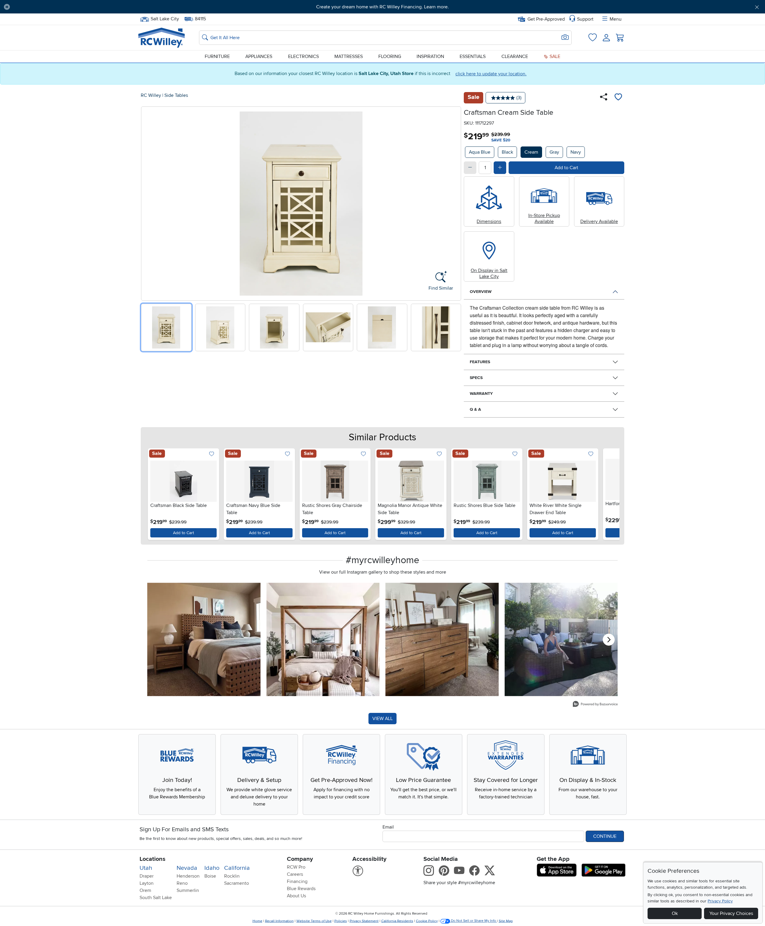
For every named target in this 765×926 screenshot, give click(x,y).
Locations (153, 859)
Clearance (514, 56)
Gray (554, 152)
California (237, 868)
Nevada (187, 868)
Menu (616, 19)
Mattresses (348, 56)
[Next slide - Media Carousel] (609, 640)
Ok (675, 913)
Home (257, 921)
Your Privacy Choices (731, 913)
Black (507, 152)
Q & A (475, 409)
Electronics (303, 56)
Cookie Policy (427, 921)
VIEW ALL (382, 719)
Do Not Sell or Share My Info (473, 921)
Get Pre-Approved (546, 19)
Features (480, 361)
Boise (210, 876)
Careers (295, 874)
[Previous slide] (148, 202)
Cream (531, 152)
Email (388, 827)
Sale (554, 56)
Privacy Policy (720, 901)
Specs (476, 377)
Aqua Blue (479, 152)
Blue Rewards (301, 889)
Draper (147, 876)
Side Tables (176, 95)
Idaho (211, 868)
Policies (340, 921)
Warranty (481, 393)
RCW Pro (296, 867)
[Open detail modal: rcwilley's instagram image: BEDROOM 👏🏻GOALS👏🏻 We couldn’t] (323, 639)
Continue (604, 836)
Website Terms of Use (314, 921)
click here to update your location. (491, 74)
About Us (296, 896)
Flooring (389, 56)
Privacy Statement (364, 921)
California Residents (397, 921)
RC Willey (151, 95)
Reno (182, 883)
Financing (297, 881)
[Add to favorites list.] (212, 454)
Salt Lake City (164, 18)
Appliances (258, 56)
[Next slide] (454, 202)
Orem (145, 890)
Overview (481, 291)
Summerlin (188, 890)
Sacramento (236, 883)
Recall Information (279, 921)
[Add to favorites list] (618, 98)
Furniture (217, 56)
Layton (147, 883)
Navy (575, 152)
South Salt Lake (156, 898)
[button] (72, 7)
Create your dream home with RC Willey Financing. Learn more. (382, 7)
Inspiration (430, 56)
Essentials (473, 56)
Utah (146, 868)
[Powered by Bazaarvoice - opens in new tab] (595, 704)
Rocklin (232, 876)
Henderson (188, 876)
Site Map (506, 921)
